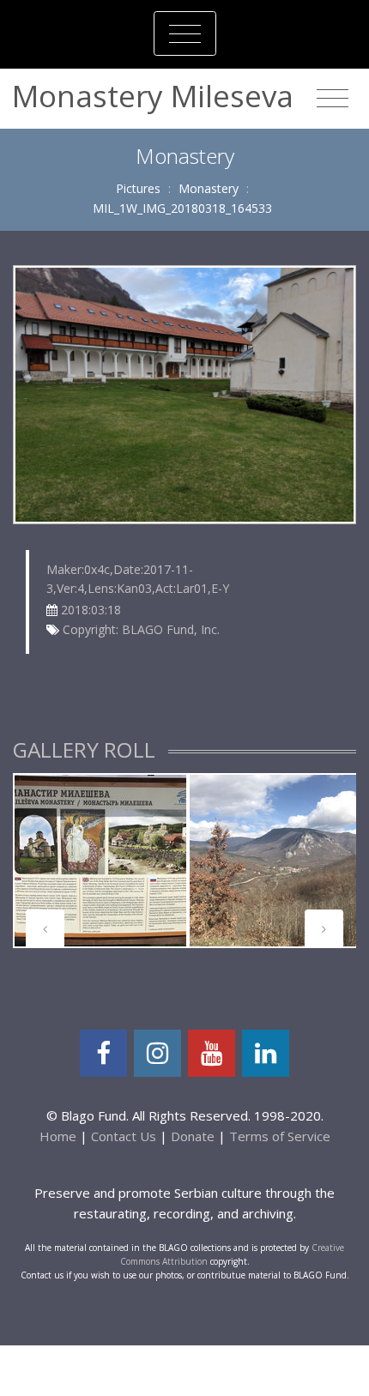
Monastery (208, 188)
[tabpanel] (100, 860)
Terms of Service (279, 1136)
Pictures (138, 188)
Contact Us (123, 1136)
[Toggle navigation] (185, 33)
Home (57, 1136)
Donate (193, 1136)
